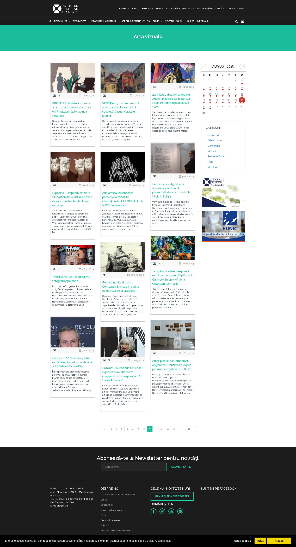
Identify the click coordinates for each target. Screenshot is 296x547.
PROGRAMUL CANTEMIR (103, 21)
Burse (190, 21)
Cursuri (135, 8)
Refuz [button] (260, 540)
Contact (231, 8)
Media (158, 8)
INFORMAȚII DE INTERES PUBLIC (179, 8)
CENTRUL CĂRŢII (173, 21)
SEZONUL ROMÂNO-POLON (135, 21)
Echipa (104, 499)
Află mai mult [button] (163, 540)
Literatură (213, 135)
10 (167, 429)
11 (174, 429)
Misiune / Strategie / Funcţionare (118, 494)
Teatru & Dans (216, 156)
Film (210, 161)
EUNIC (156, 21)
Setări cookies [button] (242, 540)
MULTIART (214, 167)
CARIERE (240, 8)
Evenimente (79, 21)
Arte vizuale (215, 140)
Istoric (104, 515)
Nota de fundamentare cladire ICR (118, 530)
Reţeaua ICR (60, 21)
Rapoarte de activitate (111, 510)
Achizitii (105, 525)
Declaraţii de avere (110, 520)
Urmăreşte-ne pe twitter (172, 496)
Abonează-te (181, 466)
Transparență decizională (209, 8)
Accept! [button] (279, 540)
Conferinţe (214, 145)
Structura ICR (107, 505)
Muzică (212, 151)
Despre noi (146, 8)
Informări (202, 21)
